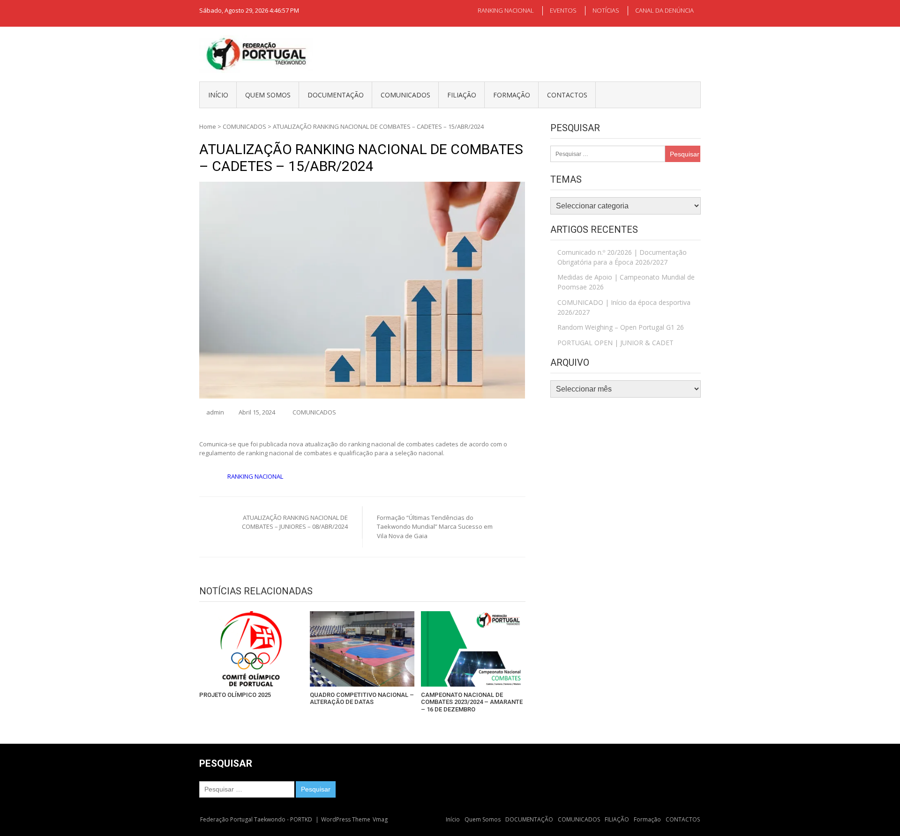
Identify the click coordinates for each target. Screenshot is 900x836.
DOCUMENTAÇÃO (336, 94)
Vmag (380, 819)
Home (207, 126)
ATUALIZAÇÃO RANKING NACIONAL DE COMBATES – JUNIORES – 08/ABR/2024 (295, 522)
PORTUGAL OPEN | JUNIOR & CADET (615, 342)
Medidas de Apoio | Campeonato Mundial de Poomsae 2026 (626, 282)
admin (215, 412)
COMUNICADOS (405, 94)
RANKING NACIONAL (506, 10)
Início (218, 94)
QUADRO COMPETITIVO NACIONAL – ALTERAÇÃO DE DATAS (362, 698)
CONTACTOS (567, 94)
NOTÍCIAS (605, 10)
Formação (511, 94)
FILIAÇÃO (461, 94)
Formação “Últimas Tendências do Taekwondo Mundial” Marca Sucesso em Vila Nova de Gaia (435, 526)
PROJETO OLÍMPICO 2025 (235, 694)
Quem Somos (268, 94)
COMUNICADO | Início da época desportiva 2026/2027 (623, 307)
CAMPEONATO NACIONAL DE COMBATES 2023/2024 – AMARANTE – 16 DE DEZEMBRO (472, 702)
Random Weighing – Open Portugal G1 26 (620, 327)
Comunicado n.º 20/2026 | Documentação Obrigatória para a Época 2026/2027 (622, 257)
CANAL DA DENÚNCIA (664, 10)
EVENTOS (563, 10)
